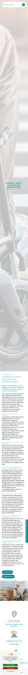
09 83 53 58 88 (14, 644)
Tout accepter (11, 665)
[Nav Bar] (23, 4)
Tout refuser (10, 668)
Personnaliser (10, 671)
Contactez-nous (8, 576)
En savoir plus (7, 572)
